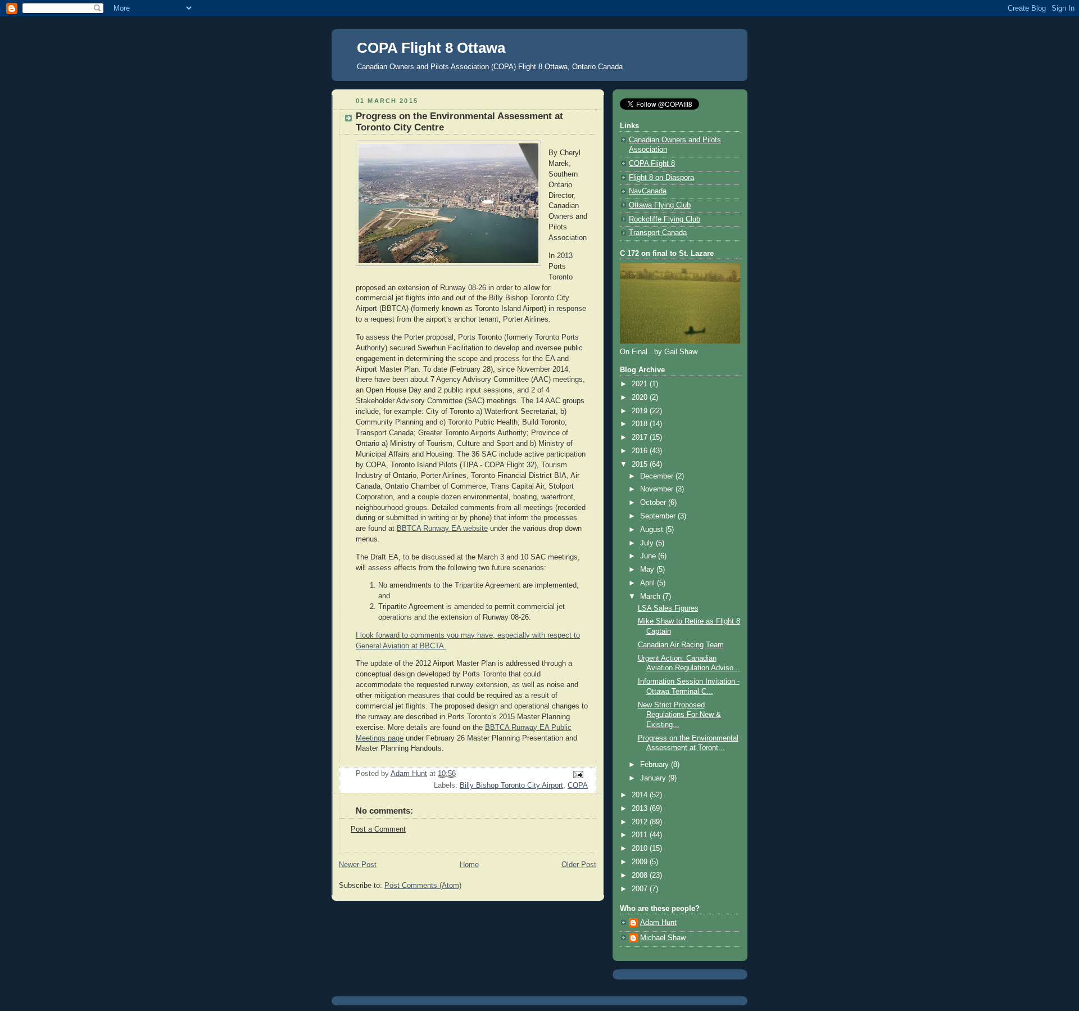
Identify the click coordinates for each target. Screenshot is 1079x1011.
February (655, 765)
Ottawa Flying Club (660, 205)
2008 (641, 875)
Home (469, 865)
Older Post (578, 865)
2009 (641, 862)
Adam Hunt (658, 923)
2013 (641, 809)
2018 (641, 424)
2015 (641, 464)
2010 (641, 848)
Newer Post (358, 865)
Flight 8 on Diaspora (661, 178)
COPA (578, 785)
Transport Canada (658, 233)
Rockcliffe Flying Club (664, 219)
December (657, 476)
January (654, 778)
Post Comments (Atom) (422, 886)
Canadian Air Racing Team (681, 645)
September (659, 516)
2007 (641, 889)
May (648, 570)
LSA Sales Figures (668, 608)
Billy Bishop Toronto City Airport (511, 785)
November (657, 489)
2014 (641, 795)
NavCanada (648, 191)
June (649, 556)
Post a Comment (378, 829)
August (652, 530)
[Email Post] (578, 774)
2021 (641, 384)
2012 (641, 822)
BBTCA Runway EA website (442, 528)
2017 (641, 437)
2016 (641, 451)
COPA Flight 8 (652, 164)
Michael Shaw (663, 938)
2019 (641, 411)
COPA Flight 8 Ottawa (431, 47)
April (648, 583)
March (651, 597)
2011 (641, 835)
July (648, 543)
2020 (641, 397)
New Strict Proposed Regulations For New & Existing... (679, 715)
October (654, 503)
